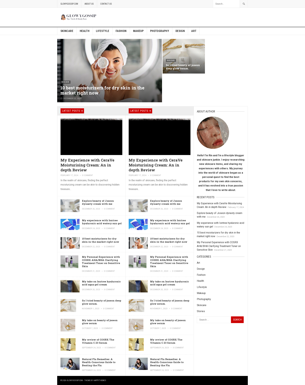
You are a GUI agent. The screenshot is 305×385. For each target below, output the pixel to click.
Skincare (67, 31)
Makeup (138, 31)
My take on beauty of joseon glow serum (100, 322)
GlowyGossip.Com (69, 4)
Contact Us (106, 4)
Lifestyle (102, 31)
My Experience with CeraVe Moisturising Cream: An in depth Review (87, 165)
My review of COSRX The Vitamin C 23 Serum (98, 341)
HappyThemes (100, 380)
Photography (159, 31)
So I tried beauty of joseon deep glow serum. (183, 66)
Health (84, 31)
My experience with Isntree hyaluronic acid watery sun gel (102, 222)
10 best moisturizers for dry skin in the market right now (102, 90)
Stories (201, 311)
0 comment (87, 175)
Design (180, 31)
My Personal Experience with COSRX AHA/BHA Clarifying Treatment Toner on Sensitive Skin (101, 261)
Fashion (121, 31)
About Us (89, 4)
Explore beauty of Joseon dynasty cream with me (98, 202)
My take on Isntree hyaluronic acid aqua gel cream (101, 283)
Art (193, 31)
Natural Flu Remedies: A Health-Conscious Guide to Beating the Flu (98, 362)
